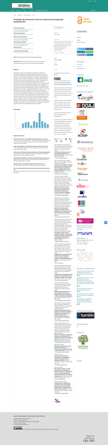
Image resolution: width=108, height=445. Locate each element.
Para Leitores (80, 64)
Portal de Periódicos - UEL (42, 10)
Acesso (95, 1)
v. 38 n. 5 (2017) (27, 15)
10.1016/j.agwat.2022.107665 (61, 320)
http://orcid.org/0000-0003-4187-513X (21, 45)
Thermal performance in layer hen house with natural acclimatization (85, 294)
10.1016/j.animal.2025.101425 (61, 352)
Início (15, 15)
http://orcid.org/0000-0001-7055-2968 (21, 30)
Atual (12, 10)
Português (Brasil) (81, 42)
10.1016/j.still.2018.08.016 (60, 158)
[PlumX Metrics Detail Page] (57, 401)
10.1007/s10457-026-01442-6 (61, 241)
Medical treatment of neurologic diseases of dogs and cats (85, 289)
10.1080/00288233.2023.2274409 (62, 342)
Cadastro (90, 1)
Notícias (31, 10)
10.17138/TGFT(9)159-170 (60, 364)
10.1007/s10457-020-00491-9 (61, 173)
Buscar (94, 10)
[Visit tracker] (77, 326)
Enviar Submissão (82, 31)
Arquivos (18, 10)
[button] (81, 49)
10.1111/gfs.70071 (58, 263)
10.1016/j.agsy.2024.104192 (61, 280)
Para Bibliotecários (81, 68)
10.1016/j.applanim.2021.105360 (62, 300)
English (78, 40)
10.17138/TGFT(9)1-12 (59, 379)
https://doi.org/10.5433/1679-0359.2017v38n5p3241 (29, 57)
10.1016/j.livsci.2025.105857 (61, 195)
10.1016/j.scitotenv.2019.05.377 (62, 217)
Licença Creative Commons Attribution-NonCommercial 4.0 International (40, 429)
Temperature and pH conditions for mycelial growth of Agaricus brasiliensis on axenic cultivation (85, 272)
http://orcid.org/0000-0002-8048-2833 (21, 39)
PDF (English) (59, 27)
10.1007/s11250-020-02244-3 (61, 393)
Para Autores (79, 66)
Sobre (24, 10)
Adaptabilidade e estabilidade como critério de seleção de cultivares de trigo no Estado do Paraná (84, 301)
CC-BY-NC (65, 89)
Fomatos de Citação (59, 52)
